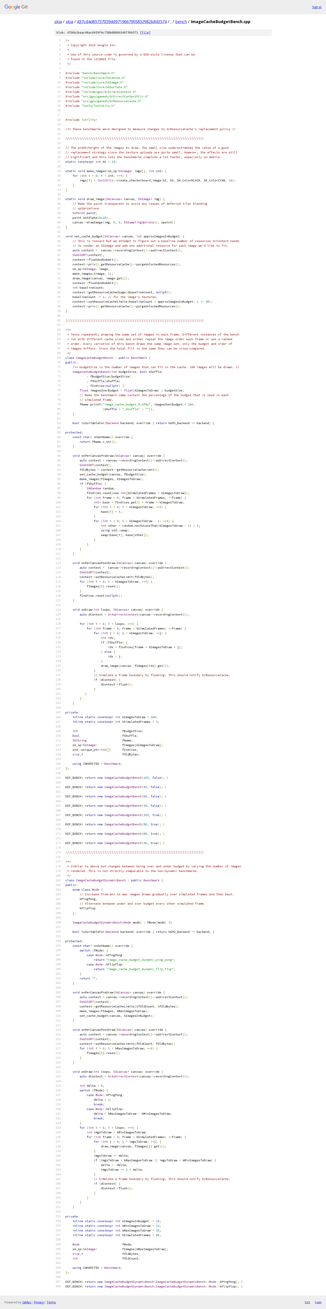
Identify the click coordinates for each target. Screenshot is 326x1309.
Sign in (317, 7)
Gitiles (26, 1302)
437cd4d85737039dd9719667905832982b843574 (122, 21)
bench (181, 21)
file (145, 32)
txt (307, 1302)
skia (58, 21)
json (318, 1302)
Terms (51, 1302)
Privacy (39, 1302)
